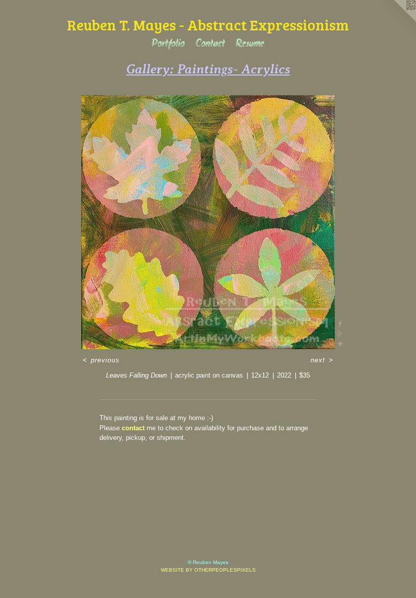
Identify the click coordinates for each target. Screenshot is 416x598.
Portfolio (168, 44)
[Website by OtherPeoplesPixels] (395, 20)
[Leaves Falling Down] (208, 222)
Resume (250, 44)
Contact (210, 44)
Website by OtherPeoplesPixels (208, 570)
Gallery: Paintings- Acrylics (208, 69)
